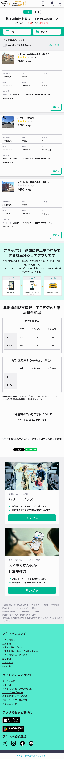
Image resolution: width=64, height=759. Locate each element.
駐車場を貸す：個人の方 (13, 647)
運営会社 (6, 658)
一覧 (27, 11)
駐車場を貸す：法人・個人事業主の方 (20, 651)
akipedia (6, 666)
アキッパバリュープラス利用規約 (17, 688)
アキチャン (7, 662)
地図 (37, 11)
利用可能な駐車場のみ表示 (18, 45)
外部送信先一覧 (9, 703)
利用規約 (6, 684)
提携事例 (6, 643)
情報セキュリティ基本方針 (14, 699)
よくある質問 (8, 681)
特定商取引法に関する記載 (14, 696)
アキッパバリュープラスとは (15, 654)
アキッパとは (8, 639)
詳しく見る (32, 518)
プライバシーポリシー (12, 692)
